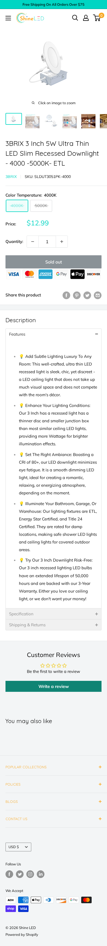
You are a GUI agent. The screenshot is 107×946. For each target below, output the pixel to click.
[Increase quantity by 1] (61, 241)
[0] (97, 18)
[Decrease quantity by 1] (32, 241)
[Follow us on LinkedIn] (40, 874)
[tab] (53, 333)
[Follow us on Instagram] (30, 874)
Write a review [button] (53, 686)
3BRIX (11, 176)
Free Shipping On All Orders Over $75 (53, 4)
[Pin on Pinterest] (77, 295)
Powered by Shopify (21, 934)
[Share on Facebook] (66, 295)
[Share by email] (98, 295)
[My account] (86, 18)
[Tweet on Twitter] (87, 295)
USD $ (14, 847)
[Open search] (75, 18)
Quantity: (14, 241)
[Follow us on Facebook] (9, 874)
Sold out (53, 262)
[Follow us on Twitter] (20, 874)
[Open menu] (8, 18)
